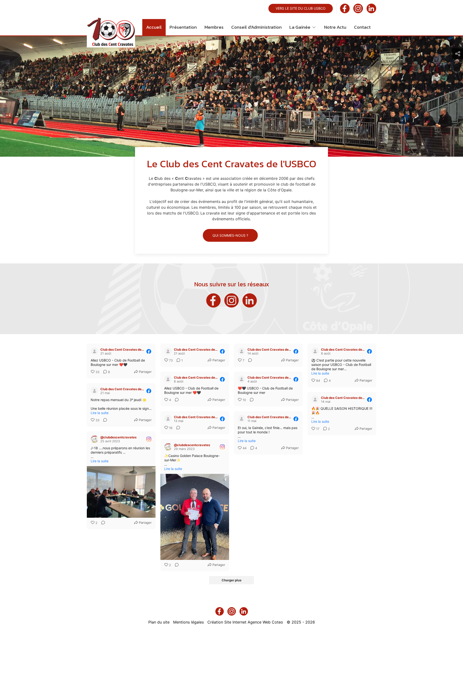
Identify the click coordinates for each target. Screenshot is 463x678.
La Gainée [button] (299, 27)
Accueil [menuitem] (154, 27)
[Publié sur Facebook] (149, 351)
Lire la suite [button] (320, 373)
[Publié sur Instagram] (149, 439)
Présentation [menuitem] (183, 27)
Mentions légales (188, 622)
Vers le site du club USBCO (301, 8)
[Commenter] (248, 360)
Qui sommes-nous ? (230, 235)
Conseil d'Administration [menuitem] (256, 27)
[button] (457, 53)
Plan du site (159, 622)
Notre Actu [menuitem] (335, 27)
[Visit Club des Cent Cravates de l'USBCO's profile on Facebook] (94, 351)
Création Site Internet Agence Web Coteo (245, 622)
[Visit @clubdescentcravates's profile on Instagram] (94, 439)
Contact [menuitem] (362, 27)
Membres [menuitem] (214, 27)
